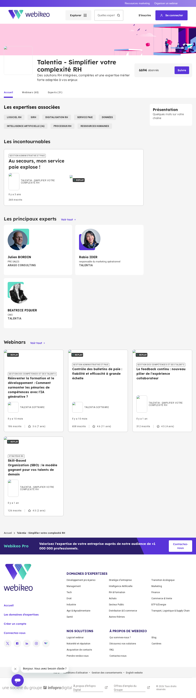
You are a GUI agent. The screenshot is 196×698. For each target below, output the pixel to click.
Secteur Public (116, 604)
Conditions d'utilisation (75, 672)
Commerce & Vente (161, 598)
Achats (113, 598)
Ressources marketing (137, 3)
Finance (155, 592)
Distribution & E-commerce (123, 610)
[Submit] (118, 15)
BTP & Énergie (158, 604)
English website (134, 672)
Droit (69, 598)
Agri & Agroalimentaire (78, 610)
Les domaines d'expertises (21, 614)
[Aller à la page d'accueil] (32, 15)
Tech (69, 592)
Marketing (156, 586)
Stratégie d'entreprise (120, 580)
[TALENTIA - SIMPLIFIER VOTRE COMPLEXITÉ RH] (37, 177)
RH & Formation (117, 592)
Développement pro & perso (81, 580)
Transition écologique (163, 580)
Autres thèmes (117, 617)
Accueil (8, 533)
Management (74, 586)
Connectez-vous (14, 633)
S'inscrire (145, 15)
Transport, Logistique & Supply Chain (170, 610)
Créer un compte (15, 623)
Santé (70, 617)
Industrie (71, 604)
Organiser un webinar (166, 3)
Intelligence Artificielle (120, 586)
